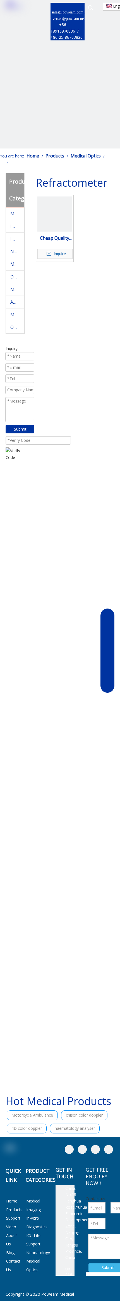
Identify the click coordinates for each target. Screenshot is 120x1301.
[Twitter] (95, 1149)
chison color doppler (84, 1115)
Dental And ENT (17, 277)
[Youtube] (108, 1149)
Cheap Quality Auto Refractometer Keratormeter (54, 238)
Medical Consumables (17, 315)
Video (11, 1226)
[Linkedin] (82, 1149)
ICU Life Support (17, 239)
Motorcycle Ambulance (32, 1115)
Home (11, 1201)
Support (13, 1218)
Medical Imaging (17, 214)
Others (17, 327)
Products (14, 1209)
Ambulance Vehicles (17, 302)
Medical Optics (17, 264)
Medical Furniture (17, 289)
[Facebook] (69, 1149)
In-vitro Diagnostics (17, 226)
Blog (10, 1252)
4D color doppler (26, 1128)
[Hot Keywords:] (91, 8)
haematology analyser (75, 1128)
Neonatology (17, 251)
